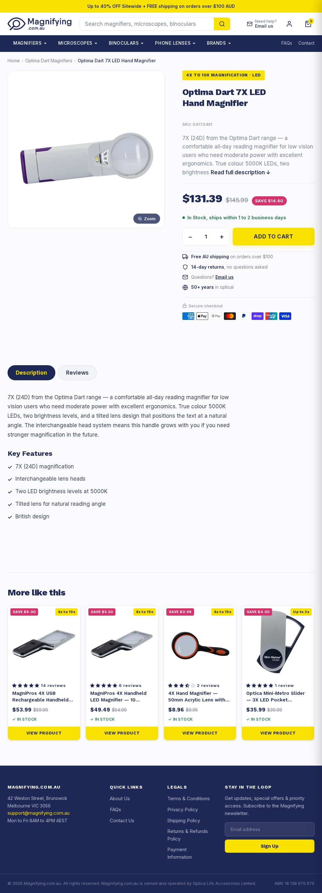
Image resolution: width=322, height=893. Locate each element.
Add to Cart (273, 236)
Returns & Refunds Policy (187, 835)
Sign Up (270, 846)
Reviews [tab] (77, 373)
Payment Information (179, 853)
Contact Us (122, 820)
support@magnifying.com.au (38, 813)
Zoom (150, 218)
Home (14, 60)
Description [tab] (31, 373)
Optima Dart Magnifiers (48, 60)
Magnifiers (27, 43)
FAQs (286, 43)
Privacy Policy (182, 809)
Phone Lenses (173, 43)
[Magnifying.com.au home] (40, 24)
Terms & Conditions (188, 798)
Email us (224, 277)
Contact (306, 43)
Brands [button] (216, 43)
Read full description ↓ (241, 172)
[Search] (222, 24)
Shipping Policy (183, 820)
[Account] (289, 24)
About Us (120, 798)
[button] (26, 685)
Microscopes (75, 43)
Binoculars (124, 43)
